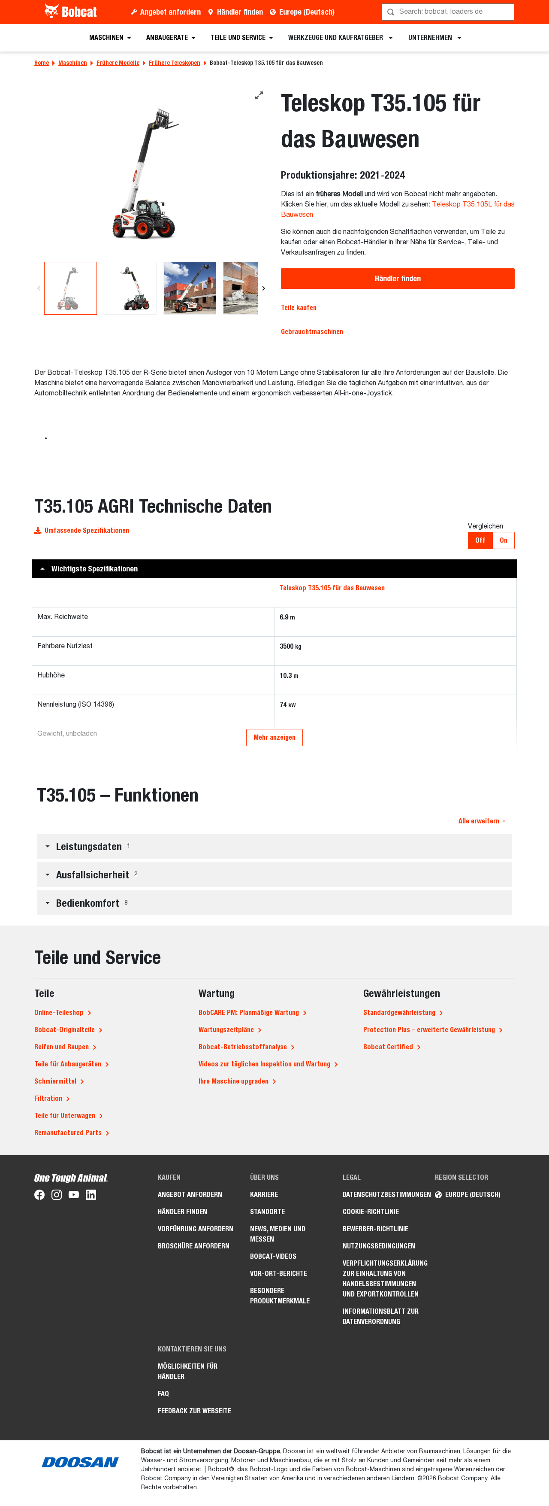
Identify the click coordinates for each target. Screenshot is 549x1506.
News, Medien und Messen (277, 1234)
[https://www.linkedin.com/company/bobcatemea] (91, 1196)
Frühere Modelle (118, 62)
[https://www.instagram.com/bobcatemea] (56, 1196)
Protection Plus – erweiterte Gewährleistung (429, 1030)
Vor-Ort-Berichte (278, 1273)
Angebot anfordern (170, 11)
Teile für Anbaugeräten (67, 1064)
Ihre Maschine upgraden (233, 1081)
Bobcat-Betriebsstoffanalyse (243, 1047)
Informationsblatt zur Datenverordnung (381, 1316)
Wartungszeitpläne (226, 1030)
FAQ (163, 1394)
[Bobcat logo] (71, 12)
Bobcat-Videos (273, 1256)
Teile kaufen (299, 308)
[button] (274, 568)
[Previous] (38, 288)
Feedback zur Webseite (194, 1411)
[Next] (263, 288)
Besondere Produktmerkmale (280, 1296)
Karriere (264, 1194)
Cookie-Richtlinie (371, 1212)
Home (41, 62)
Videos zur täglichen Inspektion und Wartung (264, 1064)
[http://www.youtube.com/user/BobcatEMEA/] (74, 1196)
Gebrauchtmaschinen (312, 332)
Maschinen (72, 62)
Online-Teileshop (59, 1012)
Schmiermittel (55, 1081)
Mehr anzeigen (274, 737)
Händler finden (240, 11)
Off (480, 540)
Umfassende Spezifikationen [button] (87, 530)
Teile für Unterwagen (64, 1115)
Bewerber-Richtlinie (375, 1229)
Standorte (267, 1212)
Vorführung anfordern (195, 1229)
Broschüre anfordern (193, 1246)
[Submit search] (507, 12)
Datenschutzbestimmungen (382, 1194)
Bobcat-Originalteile (64, 1030)
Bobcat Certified (388, 1047)
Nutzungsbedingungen (379, 1246)
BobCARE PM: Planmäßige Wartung (249, 1012)
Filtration (48, 1098)
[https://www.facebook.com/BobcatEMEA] (39, 1196)
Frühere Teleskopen (174, 62)
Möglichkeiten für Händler (187, 1371)
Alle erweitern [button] (479, 821)
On (503, 540)
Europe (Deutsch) (307, 11)
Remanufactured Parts (68, 1133)
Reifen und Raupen (61, 1047)
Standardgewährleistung (399, 1012)
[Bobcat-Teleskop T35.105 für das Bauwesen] (151, 174)
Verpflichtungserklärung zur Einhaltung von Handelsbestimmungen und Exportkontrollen (382, 1278)
